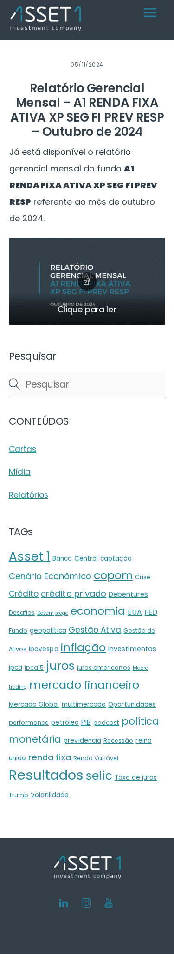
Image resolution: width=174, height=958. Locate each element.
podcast (106, 722)
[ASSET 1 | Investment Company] (46, 28)
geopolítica (48, 630)
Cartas (22, 449)
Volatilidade (50, 795)
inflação (83, 647)
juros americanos (103, 667)
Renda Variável (96, 758)
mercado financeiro (84, 684)
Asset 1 (29, 556)
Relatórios (29, 494)
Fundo (18, 631)
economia (98, 611)
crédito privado (73, 593)
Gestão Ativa (95, 629)
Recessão (118, 740)
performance (29, 722)
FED (151, 612)
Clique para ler (87, 309)
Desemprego (52, 613)
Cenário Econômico (50, 576)
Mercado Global (34, 704)
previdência (82, 740)
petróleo (64, 722)
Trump (18, 795)
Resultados (46, 774)
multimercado (84, 704)
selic (99, 776)
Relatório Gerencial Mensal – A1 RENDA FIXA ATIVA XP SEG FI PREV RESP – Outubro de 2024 (87, 110)
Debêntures (128, 594)
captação (116, 558)
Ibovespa (43, 649)
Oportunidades (132, 704)
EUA (135, 612)
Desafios (22, 612)
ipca (15, 667)
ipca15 (34, 667)
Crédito (24, 593)
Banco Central (75, 558)
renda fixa (49, 757)
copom (113, 575)
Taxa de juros (136, 777)
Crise (142, 577)
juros (60, 666)
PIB (86, 722)
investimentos (132, 648)
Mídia (20, 471)
